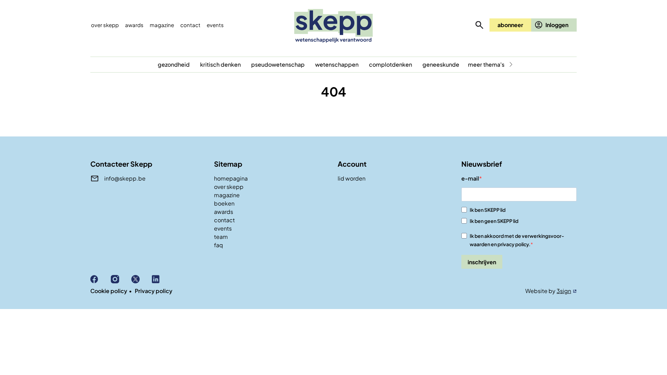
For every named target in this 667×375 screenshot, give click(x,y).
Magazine (162, 25)
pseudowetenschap (278, 64)
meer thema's (486, 64)
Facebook (100, 279)
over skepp (229, 186)
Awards (134, 25)
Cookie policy (108, 290)
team (221, 236)
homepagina (231, 178)
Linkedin (162, 279)
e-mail (470, 178)
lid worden (351, 178)
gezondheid (174, 64)
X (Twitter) (141, 279)
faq (218, 245)
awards (223, 211)
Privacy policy (153, 290)
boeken (224, 203)
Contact (190, 25)
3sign (564, 290)
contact (224, 220)
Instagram (121, 279)
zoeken (479, 25)
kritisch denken (220, 64)
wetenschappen (337, 64)
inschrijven (482, 262)
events (215, 25)
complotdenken (390, 64)
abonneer (510, 24)
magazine (227, 195)
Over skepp (105, 25)
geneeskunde (440, 64)
